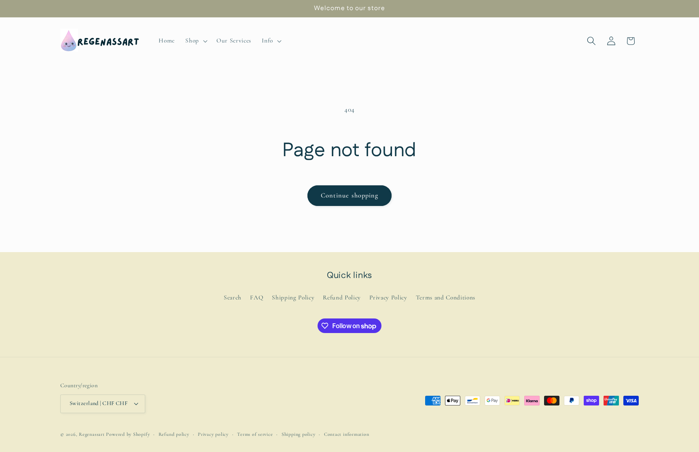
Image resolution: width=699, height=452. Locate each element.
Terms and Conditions (445, 297)
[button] (195, 41)
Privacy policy (213, 434)
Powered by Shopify (128, 434)
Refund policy (174, 434)
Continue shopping (350, 195)
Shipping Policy (293, 297)
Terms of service (255, 434)
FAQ (256, 297)
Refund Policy (342, 297)
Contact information (346, 434)
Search (232, 297)
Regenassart (91, 434)
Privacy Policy (388, 297)
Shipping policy (299, 434)
